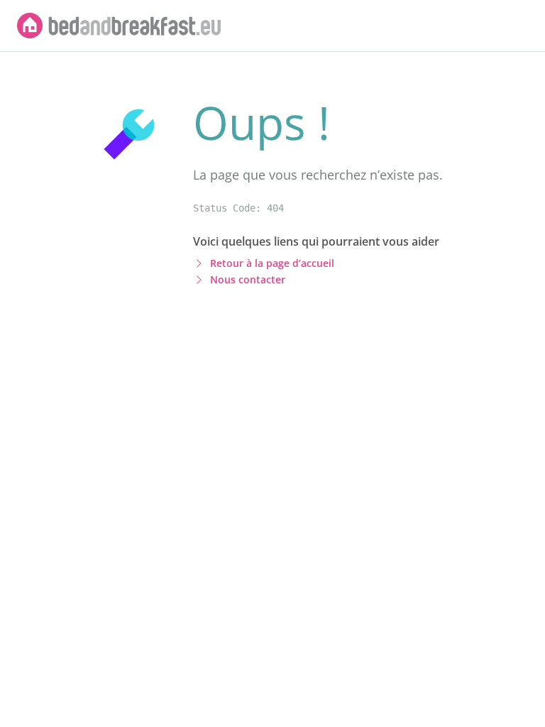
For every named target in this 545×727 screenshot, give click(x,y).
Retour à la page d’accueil (272, 263)
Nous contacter (247, 279)
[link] (119, 25)
